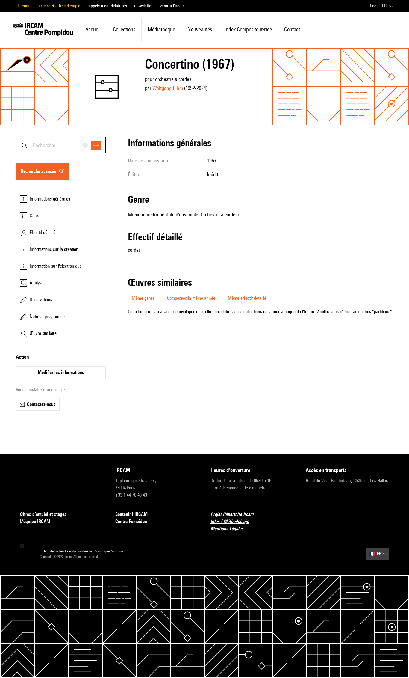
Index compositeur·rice (248, 29)
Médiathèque (161, 29)
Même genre (143, 298)
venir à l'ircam (172, 6)
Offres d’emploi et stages (43, 514)
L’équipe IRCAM (35, 521)
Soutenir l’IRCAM (131, 514)
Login (375, 6)
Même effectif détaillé (247, 298)
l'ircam (23, 6)
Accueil (93, 29)
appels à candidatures (108, 6)
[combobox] (61, 145)
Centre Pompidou (131, 521)
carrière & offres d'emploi (59, 6)
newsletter (143, 6)
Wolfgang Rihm (167, 88)
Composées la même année (191, 298)
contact (292, 29)
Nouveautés (199, 29)
